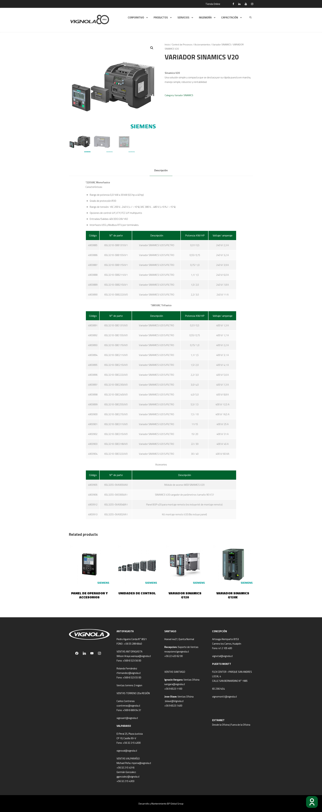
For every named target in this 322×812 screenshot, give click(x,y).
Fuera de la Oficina (240, 725)
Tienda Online (212, 4)
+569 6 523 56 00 (132, 660)
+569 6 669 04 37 (132, 710)
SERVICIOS (183, 17)
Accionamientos (202, 44)
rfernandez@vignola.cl (129, 673)
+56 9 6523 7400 (173, 706)
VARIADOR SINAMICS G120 (185, 595)
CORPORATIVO (136, 17)
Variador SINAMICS (221, 44)
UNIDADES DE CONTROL (137, 593)
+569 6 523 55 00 (132, 677)
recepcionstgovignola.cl (176, 651)
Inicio (167, 44)
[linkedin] (239, 4)
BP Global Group (175, 803)
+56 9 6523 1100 (173, 689)
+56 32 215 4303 (125, 781)
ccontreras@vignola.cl (128, 706)
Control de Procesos (182, 44)
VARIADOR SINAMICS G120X (232, 595)
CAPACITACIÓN (229, 17)
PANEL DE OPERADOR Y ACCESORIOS (89, 595)
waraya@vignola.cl (141, 656)
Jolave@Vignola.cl (174, 701)
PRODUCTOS (161, 17)
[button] (152, 48)
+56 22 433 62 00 (173, 656)
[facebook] (233, 4)
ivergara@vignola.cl (174, 684)
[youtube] (246, 4)
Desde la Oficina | (221, 725)
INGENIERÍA (205, 17)
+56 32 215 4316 (125, 767)
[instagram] (252, 4)
